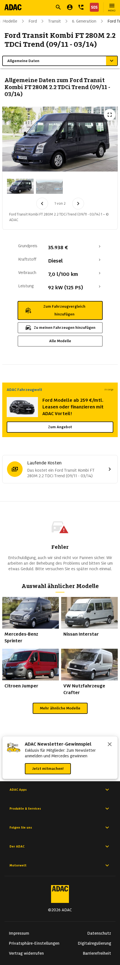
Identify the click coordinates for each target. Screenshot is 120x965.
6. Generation (84, 21)
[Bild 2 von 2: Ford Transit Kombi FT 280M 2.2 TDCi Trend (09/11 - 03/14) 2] (49, 186)
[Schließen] (109, 745)
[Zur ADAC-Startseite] (12, 7)
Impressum (19, 933)
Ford (32, 21)
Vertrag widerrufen (26, 953)
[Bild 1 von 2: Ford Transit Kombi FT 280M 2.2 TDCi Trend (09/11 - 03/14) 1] (20, 186)
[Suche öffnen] (58, 7)
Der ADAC (17, 846)
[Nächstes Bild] (78, 203)
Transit (54, 21)
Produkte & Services (25, 808)
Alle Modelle (60, 341)
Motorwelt (18, 865)
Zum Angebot (60, 427)
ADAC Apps (18, 790)
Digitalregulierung (94, 943)
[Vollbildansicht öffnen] (110, 115)
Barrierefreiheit (97, 953)
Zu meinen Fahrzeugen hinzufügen (64, 327)
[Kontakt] (81, 7)
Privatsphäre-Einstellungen (34, 943)
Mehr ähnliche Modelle (60, 708)
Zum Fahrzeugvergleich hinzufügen (64, 310)
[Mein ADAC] (69, 7)
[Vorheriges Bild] (42, 203)
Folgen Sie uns (20, 827)
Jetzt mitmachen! (48, 768)
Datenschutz (99, 933)
